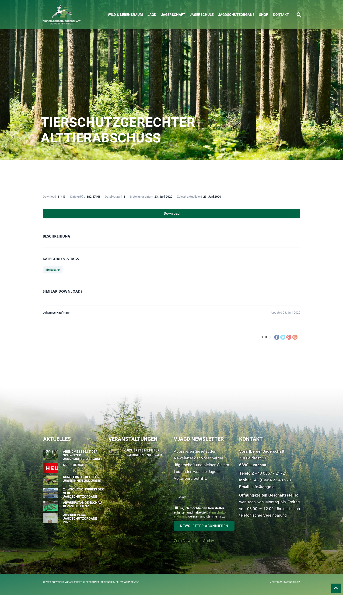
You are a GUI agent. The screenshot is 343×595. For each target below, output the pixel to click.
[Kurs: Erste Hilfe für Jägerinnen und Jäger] (113, 451)
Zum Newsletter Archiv (194, 540)
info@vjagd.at (264, 486)
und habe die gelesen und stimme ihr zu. (200, 512)
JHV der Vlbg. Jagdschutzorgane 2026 (80, 518)
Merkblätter (53, 269)
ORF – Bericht (74, 465)
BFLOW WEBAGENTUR (127, 582)
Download (171, 213)
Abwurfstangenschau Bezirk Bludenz (82, 504)
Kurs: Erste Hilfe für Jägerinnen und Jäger (82, 478)
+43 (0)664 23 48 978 (271, 480)
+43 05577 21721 (271, 473)
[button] (299, 14)
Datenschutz (292, 582)
